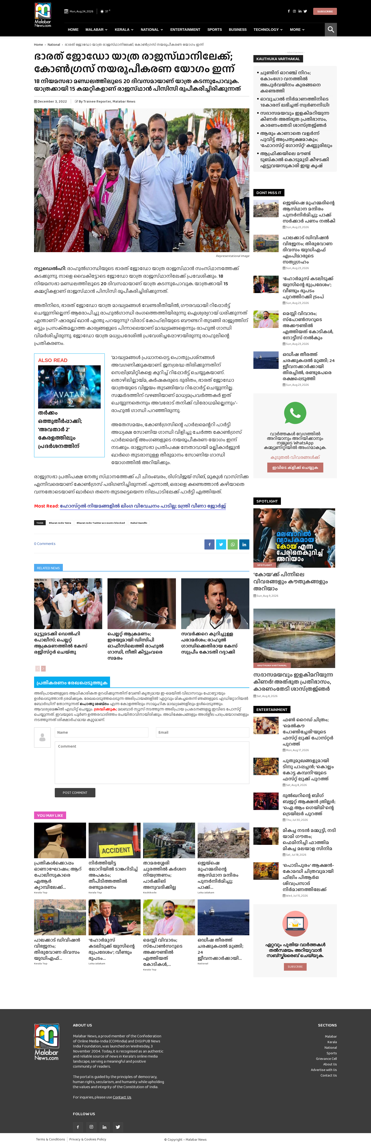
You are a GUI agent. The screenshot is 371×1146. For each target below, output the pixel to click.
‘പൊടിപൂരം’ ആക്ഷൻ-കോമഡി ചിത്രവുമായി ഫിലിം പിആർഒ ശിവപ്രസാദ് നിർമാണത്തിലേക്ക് (308, 877)
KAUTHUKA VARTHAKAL (278, 59)
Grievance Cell (326, 1058)
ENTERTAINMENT (271, 709)
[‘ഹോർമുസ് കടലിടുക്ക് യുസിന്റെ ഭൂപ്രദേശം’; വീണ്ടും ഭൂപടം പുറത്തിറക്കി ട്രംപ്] (115, 917)
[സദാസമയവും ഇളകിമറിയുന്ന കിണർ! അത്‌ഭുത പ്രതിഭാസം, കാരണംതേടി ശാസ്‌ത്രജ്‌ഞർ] (295, 638)
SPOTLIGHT (267, 501)
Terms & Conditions (50, 1139)
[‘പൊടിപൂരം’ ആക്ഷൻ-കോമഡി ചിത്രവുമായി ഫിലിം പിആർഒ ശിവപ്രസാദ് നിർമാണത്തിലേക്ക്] (266, 871)
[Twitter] (305, 11)
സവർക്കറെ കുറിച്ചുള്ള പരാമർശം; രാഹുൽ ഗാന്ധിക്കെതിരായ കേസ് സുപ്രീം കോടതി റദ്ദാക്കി (209, 642)
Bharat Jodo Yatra (60, 523)
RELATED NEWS (48, 567)
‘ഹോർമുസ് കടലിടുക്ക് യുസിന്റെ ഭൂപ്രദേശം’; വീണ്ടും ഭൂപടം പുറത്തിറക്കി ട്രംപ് (308, 287)
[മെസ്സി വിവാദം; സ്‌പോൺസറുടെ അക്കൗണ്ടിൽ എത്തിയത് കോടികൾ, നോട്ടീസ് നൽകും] (169, 917)
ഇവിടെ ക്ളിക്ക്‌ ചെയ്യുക (295, 467)
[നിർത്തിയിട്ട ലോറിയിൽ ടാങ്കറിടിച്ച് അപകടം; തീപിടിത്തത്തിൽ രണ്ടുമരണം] (115, 840)
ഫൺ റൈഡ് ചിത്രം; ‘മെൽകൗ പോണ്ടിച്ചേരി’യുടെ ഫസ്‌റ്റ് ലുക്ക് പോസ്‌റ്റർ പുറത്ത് (308, 731)
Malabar (94, 30)
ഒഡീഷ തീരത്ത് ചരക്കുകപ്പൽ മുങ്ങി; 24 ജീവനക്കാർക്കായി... (220, 949)
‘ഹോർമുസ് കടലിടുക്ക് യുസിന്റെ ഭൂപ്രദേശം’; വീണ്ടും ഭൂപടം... (112, 949)
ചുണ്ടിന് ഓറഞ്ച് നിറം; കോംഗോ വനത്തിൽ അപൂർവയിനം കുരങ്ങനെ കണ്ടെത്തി (290, 81)
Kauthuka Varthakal (272, 665)
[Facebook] (289, 11)
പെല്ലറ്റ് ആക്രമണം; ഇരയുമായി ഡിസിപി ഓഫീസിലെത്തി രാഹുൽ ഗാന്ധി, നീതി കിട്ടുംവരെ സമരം (136, 645)
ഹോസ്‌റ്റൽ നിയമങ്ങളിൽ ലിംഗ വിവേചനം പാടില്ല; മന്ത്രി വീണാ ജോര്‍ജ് (143, 506)
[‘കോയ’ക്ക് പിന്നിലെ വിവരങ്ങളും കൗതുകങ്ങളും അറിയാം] (295, 538)
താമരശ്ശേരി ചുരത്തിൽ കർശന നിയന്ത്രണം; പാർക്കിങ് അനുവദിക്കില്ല (164, 875)
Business (238, 30)
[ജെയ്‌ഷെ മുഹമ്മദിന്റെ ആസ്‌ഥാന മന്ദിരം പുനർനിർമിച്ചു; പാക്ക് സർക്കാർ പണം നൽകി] (224, 840)
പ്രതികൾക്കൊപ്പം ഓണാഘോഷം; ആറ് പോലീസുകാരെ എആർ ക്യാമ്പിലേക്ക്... (58, 875)
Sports (214, 30)
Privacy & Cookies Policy (87, 1139)
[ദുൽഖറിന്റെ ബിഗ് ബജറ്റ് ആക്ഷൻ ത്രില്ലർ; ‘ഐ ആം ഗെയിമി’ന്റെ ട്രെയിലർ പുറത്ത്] (266, 801)
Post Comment (75, 792)
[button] (331, 29)
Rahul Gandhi (138, 523)
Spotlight (264, 565)
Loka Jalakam (206, 892)
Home (73, 30)
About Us (330, 1064)
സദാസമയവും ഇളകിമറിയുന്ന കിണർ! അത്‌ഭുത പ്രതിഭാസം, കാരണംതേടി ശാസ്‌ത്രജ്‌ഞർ (294, 119)
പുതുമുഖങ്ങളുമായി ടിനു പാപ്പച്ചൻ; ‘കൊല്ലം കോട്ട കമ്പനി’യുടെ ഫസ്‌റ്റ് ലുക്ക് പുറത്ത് (308, 769)
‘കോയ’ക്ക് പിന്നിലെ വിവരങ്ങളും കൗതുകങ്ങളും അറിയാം (290, 581)
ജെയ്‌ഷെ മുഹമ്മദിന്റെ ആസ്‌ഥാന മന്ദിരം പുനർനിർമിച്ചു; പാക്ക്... (218, 875)
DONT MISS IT (268, 192)
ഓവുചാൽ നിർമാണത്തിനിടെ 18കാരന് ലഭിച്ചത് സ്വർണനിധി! (295, 102)
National (150, 30)
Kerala (122, 30)
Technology (266, 30)
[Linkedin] (300, 11)
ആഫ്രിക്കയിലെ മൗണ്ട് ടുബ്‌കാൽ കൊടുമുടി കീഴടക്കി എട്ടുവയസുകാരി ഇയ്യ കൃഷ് (294, 159)
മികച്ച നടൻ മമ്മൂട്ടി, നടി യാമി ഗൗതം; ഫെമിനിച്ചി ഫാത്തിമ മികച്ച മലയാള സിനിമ (309, 839)
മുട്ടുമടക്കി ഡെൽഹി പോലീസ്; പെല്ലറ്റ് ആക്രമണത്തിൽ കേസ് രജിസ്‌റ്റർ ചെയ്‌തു (60, 642)
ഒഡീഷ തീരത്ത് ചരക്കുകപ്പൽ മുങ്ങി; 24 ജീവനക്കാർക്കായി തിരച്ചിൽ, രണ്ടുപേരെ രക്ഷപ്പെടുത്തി (309, 366)
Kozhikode (149, 892)
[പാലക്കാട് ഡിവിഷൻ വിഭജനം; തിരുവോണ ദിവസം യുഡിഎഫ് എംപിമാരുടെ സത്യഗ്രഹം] (60, 917)
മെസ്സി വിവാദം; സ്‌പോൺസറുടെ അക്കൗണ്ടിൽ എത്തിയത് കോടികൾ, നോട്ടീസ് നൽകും (308, 325)
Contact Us (122, 1097)
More (295, 30)
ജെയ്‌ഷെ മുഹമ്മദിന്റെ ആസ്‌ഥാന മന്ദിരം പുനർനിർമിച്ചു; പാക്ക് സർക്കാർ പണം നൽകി (309, 211)
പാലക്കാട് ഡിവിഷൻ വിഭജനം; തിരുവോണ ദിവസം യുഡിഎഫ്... (57, 949)
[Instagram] (294, 11)
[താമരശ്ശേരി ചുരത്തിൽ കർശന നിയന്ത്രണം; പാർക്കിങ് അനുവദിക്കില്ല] (169, 840)
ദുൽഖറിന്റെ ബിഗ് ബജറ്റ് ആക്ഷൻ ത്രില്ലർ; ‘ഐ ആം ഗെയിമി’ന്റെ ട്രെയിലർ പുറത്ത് (309, 804)
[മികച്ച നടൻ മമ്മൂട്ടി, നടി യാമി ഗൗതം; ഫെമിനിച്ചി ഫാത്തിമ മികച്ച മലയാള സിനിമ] (266, 836)
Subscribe (325, 11)
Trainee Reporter (97, 101)
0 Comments (45, 543)
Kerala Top (40, 892)
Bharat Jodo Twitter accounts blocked (101, 523)
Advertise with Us (324, 1069)
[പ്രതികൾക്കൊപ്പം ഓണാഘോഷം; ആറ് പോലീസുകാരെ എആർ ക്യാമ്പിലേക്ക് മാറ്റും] (60, 840)
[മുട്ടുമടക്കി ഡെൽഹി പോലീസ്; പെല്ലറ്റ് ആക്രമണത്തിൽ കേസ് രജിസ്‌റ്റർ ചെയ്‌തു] (68, 603)
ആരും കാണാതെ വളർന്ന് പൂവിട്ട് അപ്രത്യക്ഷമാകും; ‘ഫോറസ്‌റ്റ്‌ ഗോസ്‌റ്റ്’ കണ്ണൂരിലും (296, 139)
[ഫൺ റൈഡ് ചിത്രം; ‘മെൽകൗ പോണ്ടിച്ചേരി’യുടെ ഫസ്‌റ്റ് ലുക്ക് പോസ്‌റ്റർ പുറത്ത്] (266, 725)
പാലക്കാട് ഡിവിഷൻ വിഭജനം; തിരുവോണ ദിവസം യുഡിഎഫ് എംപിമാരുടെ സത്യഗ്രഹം (308, 249)
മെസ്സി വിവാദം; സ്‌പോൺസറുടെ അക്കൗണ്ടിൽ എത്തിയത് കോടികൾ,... (162, 952)
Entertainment (185, 30)
